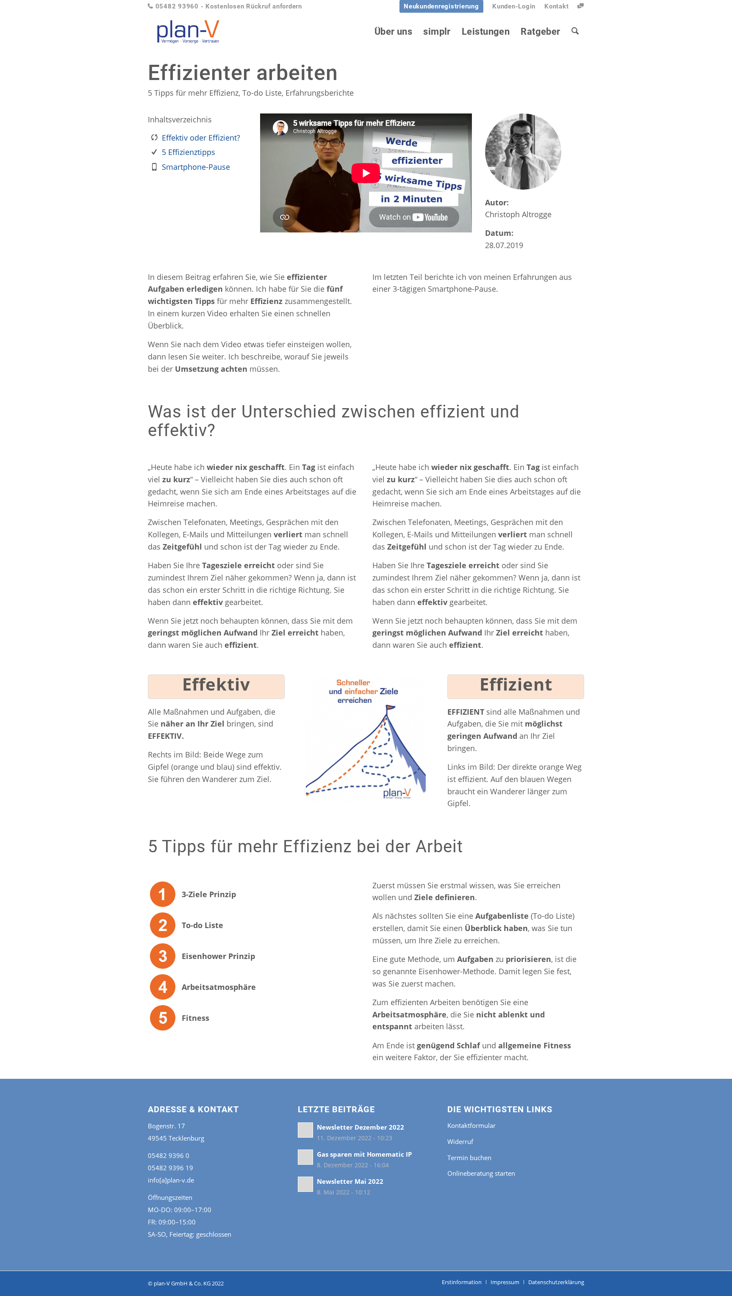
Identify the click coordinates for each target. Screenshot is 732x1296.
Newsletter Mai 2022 (350, 1181)
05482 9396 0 (168, 1155)
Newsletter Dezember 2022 (360, 1127)
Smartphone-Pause (196, 167)
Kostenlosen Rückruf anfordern (253, 6)
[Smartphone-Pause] (154, 166)
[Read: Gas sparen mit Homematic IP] (305, 1157)
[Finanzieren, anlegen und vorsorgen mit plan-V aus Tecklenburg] (188, 31)
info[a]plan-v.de (171, 1180)
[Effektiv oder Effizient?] (154, 137)
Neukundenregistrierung (441, 6)
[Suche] (575, 31)
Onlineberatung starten (481, 1173)
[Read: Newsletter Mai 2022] (305, 1184)
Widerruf (460, 1141)
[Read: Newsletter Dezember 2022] (305, 1130)
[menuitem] (441, 6)
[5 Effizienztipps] (154, 152)
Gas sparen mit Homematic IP (364, 1154)
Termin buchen (469, 1157)
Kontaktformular (471, 1125)
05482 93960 (173, 6)
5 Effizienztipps (188, 152)
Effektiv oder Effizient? (201, 138)
